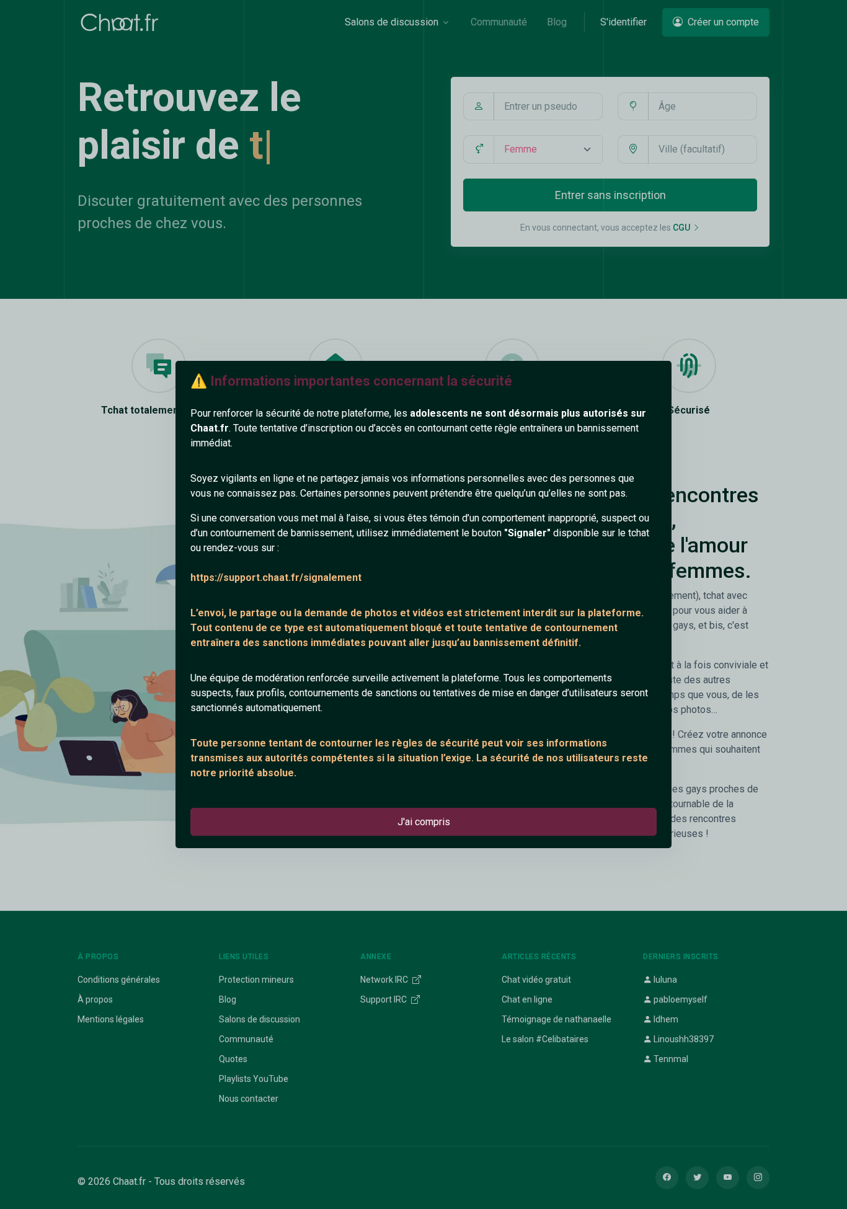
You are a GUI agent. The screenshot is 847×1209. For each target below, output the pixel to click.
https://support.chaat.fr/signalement (275, 577)
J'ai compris (423, 822)
